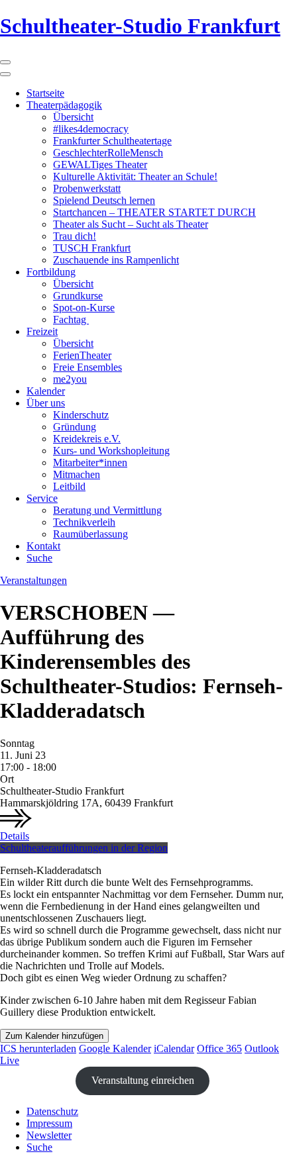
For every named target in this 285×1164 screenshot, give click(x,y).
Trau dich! (74, 236)
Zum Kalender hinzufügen (54, 1036)
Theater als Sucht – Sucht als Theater (130, 224)
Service (42, 498)
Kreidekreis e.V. (87, 438)
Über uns (46, 403)
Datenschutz (52, 1111)
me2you (70, 379)
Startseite (45, 93)
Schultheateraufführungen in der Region (84, 847)
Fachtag (71, 319)
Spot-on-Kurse (84, 307)
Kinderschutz (81, 414)
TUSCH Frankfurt (92, 248)
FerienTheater (82, 355)
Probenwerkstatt (87, 188)
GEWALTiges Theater (100, 164)
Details (14, 836)
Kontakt (43, 546)
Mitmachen (76, 474)
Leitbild (69, 486)
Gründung (74, 426)
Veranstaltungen (33, 580)
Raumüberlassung (90, 534)
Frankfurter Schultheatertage (112, 140)
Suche (39, 557)
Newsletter (49, 1135)
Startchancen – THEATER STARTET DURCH (154, 212)
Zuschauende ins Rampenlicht (116, 260)
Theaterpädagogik (64, 105)
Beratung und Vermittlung (107, 510)
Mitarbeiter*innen (90, 462)
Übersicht (73, 116)
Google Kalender (115, 1048)
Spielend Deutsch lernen (104, 200)
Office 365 (219, 1048)
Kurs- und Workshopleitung (111, 450)
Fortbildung (51, 271)
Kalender (46, 391)
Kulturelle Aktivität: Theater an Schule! (135, 176)
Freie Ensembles (87, 367)
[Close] (5, 74)
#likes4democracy (91, 128)
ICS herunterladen (38, 1048)
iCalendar (174, 1048)
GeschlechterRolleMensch (108, 152)
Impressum (49, 1123)
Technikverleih (84, 522)
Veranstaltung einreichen (142, 1080)
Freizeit (42, 331)
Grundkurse (78, 295)
